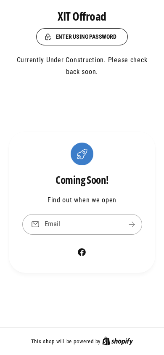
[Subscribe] (131, 224)
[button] (82, 37)
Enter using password (86, 36)
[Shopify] (117, 341)
